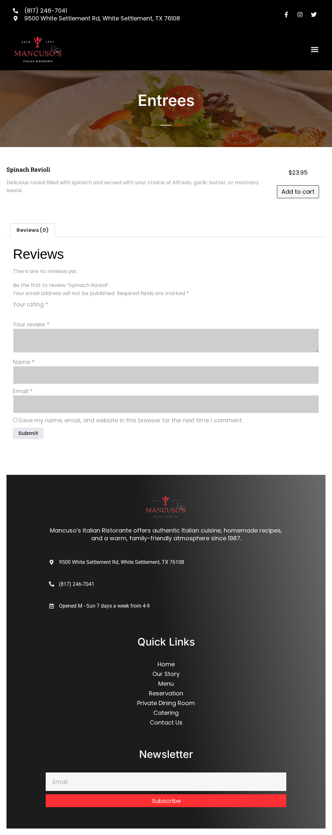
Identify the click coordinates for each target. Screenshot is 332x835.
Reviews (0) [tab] (33, 230)
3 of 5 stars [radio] (35, 312)
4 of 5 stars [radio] (44, 312)
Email (23, 392)
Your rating (30, 305)
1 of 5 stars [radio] (17, 312)
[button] (315, 49)
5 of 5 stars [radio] (53, 312)
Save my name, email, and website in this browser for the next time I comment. (130, 421)
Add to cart (297, 192)
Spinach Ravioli (28, 169)
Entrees (166, 100)
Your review (31, 325)
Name (24, 362)
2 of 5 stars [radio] (26, 312)
